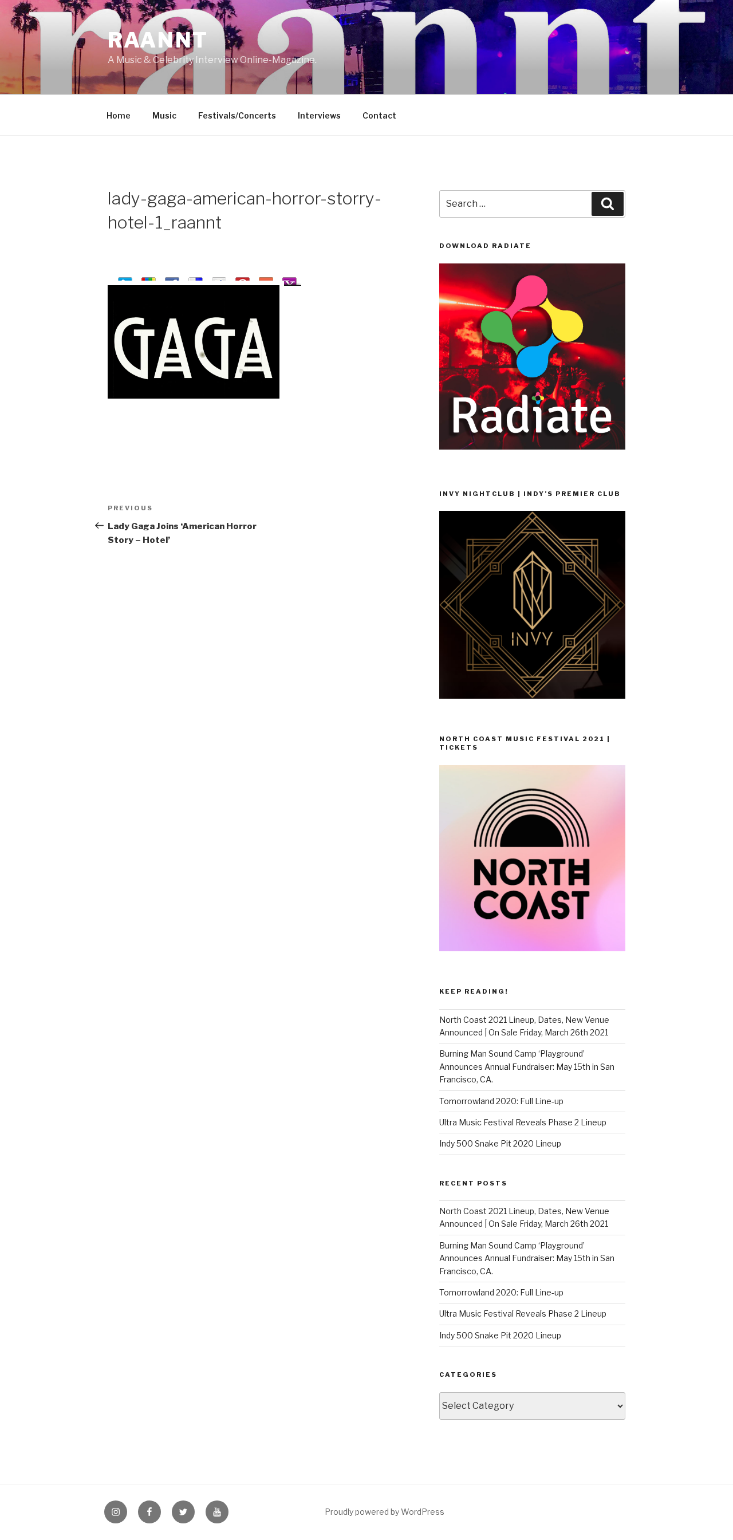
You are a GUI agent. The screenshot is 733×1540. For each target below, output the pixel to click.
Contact (379, 115)
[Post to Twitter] (125, 279)
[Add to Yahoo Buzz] (289, 279)
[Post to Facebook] (172, 279)
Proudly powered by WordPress (384, 1512)
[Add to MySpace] (219, 279)
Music (164, 115)
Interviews (319, 115)
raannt (158, 40)
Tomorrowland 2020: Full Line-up (501, 1101)
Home (119, 115)
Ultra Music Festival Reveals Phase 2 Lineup (522, 1122)
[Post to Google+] (148, 279)
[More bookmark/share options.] (266, 279)
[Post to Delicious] (195, 279)
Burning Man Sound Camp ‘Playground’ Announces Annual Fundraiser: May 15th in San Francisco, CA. (526, 1066)
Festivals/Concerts (237, 115)
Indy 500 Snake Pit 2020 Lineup (500, 1143)
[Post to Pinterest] (242, 279)
